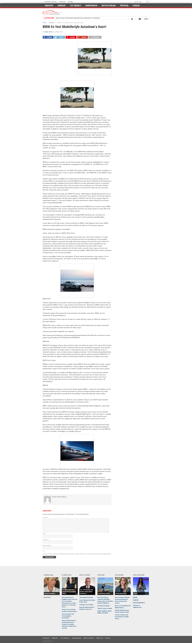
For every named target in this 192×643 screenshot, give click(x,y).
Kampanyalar (91, 5)
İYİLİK (135, 593)
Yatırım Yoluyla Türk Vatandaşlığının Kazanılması (68, 616)
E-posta (46, 540)
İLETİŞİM (70, 1)
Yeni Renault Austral (104, 593)
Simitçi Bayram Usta (121, 593)
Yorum (45, 517)
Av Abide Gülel (67, 575)
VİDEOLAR (62, 1)
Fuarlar (136, 5)
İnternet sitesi (47, 545)
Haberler (61, 5)
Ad (44, 534)
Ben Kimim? (47, 597)
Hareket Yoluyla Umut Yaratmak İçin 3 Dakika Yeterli (122, 616)
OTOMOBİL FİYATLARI (50, 1)
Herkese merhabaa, (49, 593)
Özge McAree (119, 575)
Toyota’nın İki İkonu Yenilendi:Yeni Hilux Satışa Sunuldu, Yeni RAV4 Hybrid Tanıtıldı (85, 18)
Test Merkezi (75, 5)
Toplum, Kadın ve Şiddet (104, 608)
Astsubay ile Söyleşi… (103, 605)
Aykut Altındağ (84, 575)
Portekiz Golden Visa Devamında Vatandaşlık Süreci (69, 591)
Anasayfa (49, 5)
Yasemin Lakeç (48, 575)
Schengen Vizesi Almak (86, 604)
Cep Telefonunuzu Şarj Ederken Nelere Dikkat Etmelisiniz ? (86, 591)
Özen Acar (100, 575)
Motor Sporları (109, 5)
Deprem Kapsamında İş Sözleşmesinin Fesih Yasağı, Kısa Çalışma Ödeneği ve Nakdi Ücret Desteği (69, 624)
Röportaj (124, 5)
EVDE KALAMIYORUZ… (139, 602)
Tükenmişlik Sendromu (86, 597)
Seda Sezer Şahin (138, 575)
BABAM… (135, 597)
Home (44, 22)
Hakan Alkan (48, 32)
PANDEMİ (135, 600)
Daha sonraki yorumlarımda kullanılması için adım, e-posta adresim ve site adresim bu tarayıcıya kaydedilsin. (77, 554)
